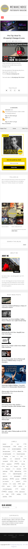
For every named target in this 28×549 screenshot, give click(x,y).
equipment (9, 464)
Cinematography (6, 446)
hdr (24, 466)
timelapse (10, 491)
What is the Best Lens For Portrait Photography (11, 418)
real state (5, 483)
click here (14, 231)
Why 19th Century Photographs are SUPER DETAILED (14, 432)
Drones (20, 446)
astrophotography (7, 454)
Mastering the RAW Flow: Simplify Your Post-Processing (13, 333)
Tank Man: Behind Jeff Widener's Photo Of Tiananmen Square (14, 306)
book (14, 456)
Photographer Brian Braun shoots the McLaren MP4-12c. (12, 392)
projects (18, 481)
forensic (16, 466)
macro (4, 473)
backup (6, 456)
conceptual (5, 461)
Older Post (25, 128)
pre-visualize (6, 481)
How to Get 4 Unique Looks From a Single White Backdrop (14, 346)
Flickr (4, 449)
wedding (19, 494)
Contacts (14, 536)
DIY (16, 535)
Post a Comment (6, 123)
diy (24, 461)
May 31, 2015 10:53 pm (11, 116)
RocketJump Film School (18, 77)
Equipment (10, 535)
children (4, 458)
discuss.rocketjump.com (13, 74)
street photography (7, 489)
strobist (23, 489)
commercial (17, 458)
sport (23, 483)
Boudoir (4, 444)
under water (22, 491)
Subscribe (14, 167)
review (14, 483)
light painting (18, 471)
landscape (5, 471)
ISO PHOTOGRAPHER (16, 449)
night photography (17, 473)
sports (8, 486)
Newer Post (3, 128)
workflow (5, 496)
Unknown (7, 110)
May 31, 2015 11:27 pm (11, 122)
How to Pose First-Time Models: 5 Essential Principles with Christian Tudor (13, 405)
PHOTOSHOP (21, 535)
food (7, 466)
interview (19, 469)
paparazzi (5, 476)
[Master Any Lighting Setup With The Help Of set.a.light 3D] (14, 26)
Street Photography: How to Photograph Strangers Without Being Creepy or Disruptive (13, 360)
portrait (17, 479)
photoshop (5, 479)
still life (20, 486)
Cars (18, 444)
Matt (6, 117)
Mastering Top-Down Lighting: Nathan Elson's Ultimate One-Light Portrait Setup (14, 319)
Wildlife (19, 451)
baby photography (21, 454)
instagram (7, 469)
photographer (17, 476)
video (7, 494)
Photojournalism (6, 451)
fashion (23, 464)
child (21, 456)
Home (14, 128)
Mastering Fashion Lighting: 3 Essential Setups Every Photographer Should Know (14, 386)
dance (16, 461)
